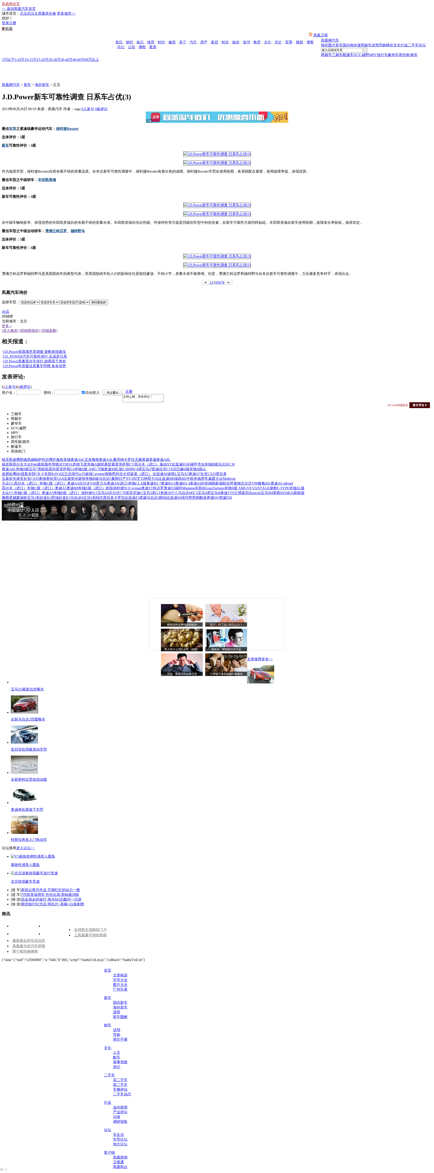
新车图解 (120, 1017)
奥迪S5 (169, 488)
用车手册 (120, 1039)
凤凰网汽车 (330, 40)
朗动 (163, 498)
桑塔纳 (118, 460)
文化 (267, 42)
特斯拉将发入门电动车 (29, 840)
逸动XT (166, 464)
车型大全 (120, 980)
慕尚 (52, 469)
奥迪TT (147, 488)
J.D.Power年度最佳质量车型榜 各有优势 (34, 366)
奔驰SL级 (296, 488)
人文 (116, 1052)
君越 (145, 460)
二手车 (413, 45)
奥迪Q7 (194, 474)
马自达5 (105, 479)
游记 (116, 1067)
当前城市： (11, 321)
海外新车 (42, 85)
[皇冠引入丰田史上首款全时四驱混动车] (24, 742)
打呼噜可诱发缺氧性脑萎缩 (226, 674)
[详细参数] (49, 331)
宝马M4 (267, 493)
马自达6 (77, 498)
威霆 (211, 479)
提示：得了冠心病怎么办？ (226, 624)
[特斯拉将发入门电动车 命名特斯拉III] (24, 833)
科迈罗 (158, 488)
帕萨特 (39, 460)
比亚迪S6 (160, 474)
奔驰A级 (94, 464)
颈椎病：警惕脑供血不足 (226, 649)
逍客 (24, 474)
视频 (299, 42)
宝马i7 (147, 469)
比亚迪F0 (179, 464)
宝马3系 (33, 498)
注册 (12, 23)
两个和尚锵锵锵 (25, 951)
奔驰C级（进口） (53, 483)
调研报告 (120, 1121)
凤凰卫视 (320, 35)
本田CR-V (36, 474)
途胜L (172, 474)
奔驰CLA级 (137, 483)
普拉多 (221, 474)
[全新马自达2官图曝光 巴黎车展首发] (24, 712)
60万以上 (92, 60)
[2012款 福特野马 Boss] (217, 265)
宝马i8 (215, 493)
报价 (324, 45)
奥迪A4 (73, 483)
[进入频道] (10, 331)
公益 (131, 47)
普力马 (153, 479)
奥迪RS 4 (182, 483)
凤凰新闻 (120, 1157)
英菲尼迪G (134, 493)
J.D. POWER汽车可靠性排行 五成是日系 (35, 356)
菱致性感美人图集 (25, 865)
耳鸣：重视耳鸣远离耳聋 (182, 674)
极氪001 (264, 483)
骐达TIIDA (64, 464)
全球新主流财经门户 (90, 930)
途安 (20, 479)
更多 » (7, 326)
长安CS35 (208, 474)
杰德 (76, 464)
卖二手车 (120, 1085)
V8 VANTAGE (258, 488)
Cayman (135, 488)
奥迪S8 (109, 469)
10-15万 (31, 60)
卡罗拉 (129, 460)
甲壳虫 (199, 464)
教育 (257, 42)
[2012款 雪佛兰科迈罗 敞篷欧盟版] (217, 256)
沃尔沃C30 (226, 464)
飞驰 (100, 469)
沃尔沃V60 (87, 483)
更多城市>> (66, 13)
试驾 (375, 45)
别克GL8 (57, 479)
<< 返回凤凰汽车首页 (19, 9)
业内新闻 (120, 1107)
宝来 (88, 460)
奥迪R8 (72, 488)
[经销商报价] (29, 331)
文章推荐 (254, 659)
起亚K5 (65, 498)
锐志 (99, 498)
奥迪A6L (78, 460)
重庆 (45, 13)
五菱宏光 (9, 479)
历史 (278, 42)
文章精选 (120, 975)
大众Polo (30, 464)
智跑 (108, 474)
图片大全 (120, 985)
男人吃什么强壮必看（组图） (182, 649)
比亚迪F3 (132, 498)
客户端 (109, 1152)
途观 (5, 474)
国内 (346, 45)
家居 (214, 42)
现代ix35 (78, 474)
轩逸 (56, 460)
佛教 (142, 47)
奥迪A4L (106, 460)
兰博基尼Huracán (247, 493)
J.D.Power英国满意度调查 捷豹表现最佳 (34, 352)
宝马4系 (204, 493)
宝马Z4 (103, 493)
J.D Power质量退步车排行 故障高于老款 (34, 361)
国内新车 (120, 1002)
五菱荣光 (71, 479)
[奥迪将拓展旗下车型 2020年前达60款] (24, 802)
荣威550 (225, 498)
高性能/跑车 (408, 55)
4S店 (5, 312)
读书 (246, 42)
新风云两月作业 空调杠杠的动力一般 (50, 890)
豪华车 (393, 55)
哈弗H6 (15, 474)
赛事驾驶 (120, 1062)
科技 (225, 42)
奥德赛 (44, 479)
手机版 (7, 29)
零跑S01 (279, 493)
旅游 (235, 42)
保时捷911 (121, 488)
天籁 (138, 460)
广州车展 (120, 989)
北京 (23, 13)
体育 (150, 42)
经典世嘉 (108, 464)
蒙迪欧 (21, 498)
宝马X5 (183, 474)
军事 (288, 42)
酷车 (116, 1057)
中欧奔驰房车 (197, 479)
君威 (152, 460)
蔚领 (219, 483)
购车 (368, 45)
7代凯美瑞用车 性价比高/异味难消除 (50, 895)
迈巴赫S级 (181, 469)
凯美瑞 (65, 460)
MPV (373, 55)
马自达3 (153, 498)
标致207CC (169, 493)
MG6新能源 (295, 493)
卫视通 (118, 1162)
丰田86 (200, 488)
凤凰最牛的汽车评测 (28, 946)
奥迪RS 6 (168, 483)
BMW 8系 (134, 469)
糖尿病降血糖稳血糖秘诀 (182, 624)
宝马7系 (35, 469)
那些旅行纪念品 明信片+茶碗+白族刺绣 (52, 904)
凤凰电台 (120, 1167)
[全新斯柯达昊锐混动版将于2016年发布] (24, 772)
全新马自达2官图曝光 (28, 719)
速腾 (16, 460)
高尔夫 (18, 464)
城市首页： (11, 13)
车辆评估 (120, 1089)
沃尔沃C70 (117, 493)
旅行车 (382, 55)
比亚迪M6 (166, 479)
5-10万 (19, 60)
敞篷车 (348, 55)
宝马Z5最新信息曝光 (27, 689)
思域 (55, 498)
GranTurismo (214, 488)
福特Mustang (185, 488)
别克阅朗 (208, 483)
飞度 (83, 464)
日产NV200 (128, 479)
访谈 (116, 1117)
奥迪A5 (61, 488)
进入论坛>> (25, 848)
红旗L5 (121, 469)
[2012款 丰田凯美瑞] (217, 205)
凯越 (30, 460)
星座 (152, 47)
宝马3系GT (151, 493)
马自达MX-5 (188, 493)
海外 (353, 45)
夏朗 (115, 479)
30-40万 (67, 60)
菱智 (81, 479)
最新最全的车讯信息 (28, 940)
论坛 (121, 47)
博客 (310, 42)
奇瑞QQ (213, 498)
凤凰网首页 (11, 4)
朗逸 (23, 460)
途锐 (88, 474)
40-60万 (79, 60)
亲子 (182, 42)
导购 (382, 45)
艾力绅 (142, 479)
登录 (5, 23)
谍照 (360, 45)
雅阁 (95, 460)
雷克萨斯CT (124, 464)
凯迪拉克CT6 (162, 469)
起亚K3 (46, 498)
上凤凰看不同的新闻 (90, 935)
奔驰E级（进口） (92, 488)
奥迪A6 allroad (282, 483)
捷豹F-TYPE (279, 488)
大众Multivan (225, 479)
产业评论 (120, 1112)
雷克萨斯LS (65, 469)
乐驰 (190, 464)
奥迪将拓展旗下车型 (27, 809)
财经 (129, 42)
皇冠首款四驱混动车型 (29, 749)
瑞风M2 (180, 479)
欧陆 (45, 469)
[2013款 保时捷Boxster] (217, 154)
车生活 (118, 1135)
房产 (204, 42)
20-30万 (55, 60)
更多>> (267, 659)
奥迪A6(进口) (117, 483)
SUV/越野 (361, 55)
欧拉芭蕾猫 (232, 483)
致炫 (41, 464)
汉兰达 (66, 474)
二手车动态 (122, 1094)
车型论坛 (120, 1139)
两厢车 (326, 55)
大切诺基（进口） (138, 474)
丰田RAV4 (52, 474)
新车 (339, 45)
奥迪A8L (163, 460)
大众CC (8, 483)
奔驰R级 (92, 479)
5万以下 (8, 60)
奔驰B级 (211, 464)
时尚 (161, 42)
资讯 (119, 42)
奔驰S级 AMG (86, 469)
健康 (172, 42)
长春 (52, 13)
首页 (107, 970)
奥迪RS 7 (153, 483)
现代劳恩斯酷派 (194, 498)
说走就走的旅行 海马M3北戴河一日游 (51, 899)
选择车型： (11, 302)
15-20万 (43, 60)
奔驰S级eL (197, 469)
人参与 (87, 109)
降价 (389, 45)
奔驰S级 (22, 469)
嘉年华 (50, 464)
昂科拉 (117, 474)
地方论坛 (120, 1144)
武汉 (30, 13)
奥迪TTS (227, 493)
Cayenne (98, 474)
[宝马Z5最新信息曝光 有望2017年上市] (260, 682)
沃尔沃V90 (249, 483)
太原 (38, 13)
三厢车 (337, 55)
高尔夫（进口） (147, 464)
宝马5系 (89, 498)
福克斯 (7, 460)
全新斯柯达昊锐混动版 (29, 779)
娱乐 (140, 42)
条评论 (101, 109)
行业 (404, 45)
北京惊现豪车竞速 (25, 881)
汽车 (193, 42)
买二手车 (120, 1080)
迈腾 (48, 460)
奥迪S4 (195, 483)
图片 (331, 45)
